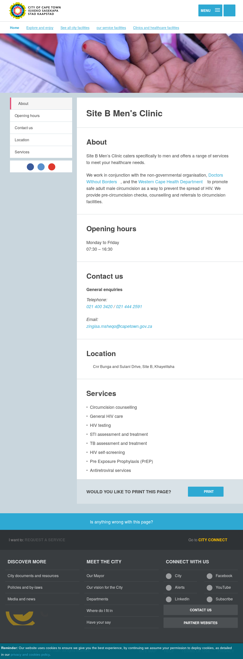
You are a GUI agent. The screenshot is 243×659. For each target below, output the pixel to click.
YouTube (223, 587)
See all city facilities (75, 27)
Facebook (223, 575)
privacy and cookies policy (30, 654)
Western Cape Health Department (170, 181)
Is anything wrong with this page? (121, 521)
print (209, 491)
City (178, 575)
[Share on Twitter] (41, 166)
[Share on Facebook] (30, 166)
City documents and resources (33, 575)
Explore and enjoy (39, 27)
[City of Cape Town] (35, 10)
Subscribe (224, 599)
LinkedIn (181, 599)
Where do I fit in (100, 610)
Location (22, 139)
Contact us (24, 127)
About (23, 103)
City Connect (213, 539)
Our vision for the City (105, 587)
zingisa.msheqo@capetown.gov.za (119, 326)
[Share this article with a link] (51, 166)
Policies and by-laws (25, 587)
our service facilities (111, 27)
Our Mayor (95, 575)
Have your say (99, 622)
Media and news (21, 599)
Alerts (179, 587)
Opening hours (27, 115)
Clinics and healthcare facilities (156, 27)
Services (22, 152)
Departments (97, 599)
